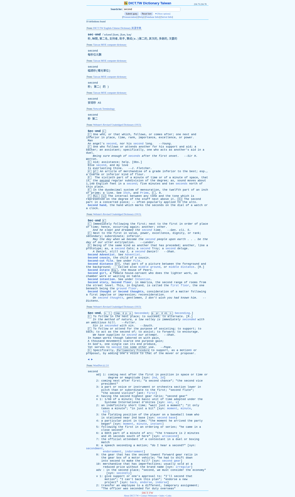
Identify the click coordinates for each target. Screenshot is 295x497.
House (132, 270)
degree (162, 180)
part (120, 177)
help (125, 162)
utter (109, 242)
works (107, 337)
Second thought (99, 291)
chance (165, 380)
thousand (98, 341)
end (139, 344)
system (129, 189)
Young (166, 143)
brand (151, 467)
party (198, 420)
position (167, 374)
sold (180, 463)
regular (117, 180)
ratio (158, 396)
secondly (123, 473)
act (103, 331)
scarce (128, 341)
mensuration (149, 189)
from (202, 282)
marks (139, 205)
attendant (130, 439)
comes (158, 134)
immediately (171, 319)
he (101, 230)
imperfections (149, 463)
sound (181, 180)
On (94, 297)
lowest (155, 454)
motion (142, 445)
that (116, 134)
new (184, 479)
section (180, 386)
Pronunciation (129, 17)
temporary (171, 485)
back (89, 331)
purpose (146, 328)
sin (130, 325)
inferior (93, 137)
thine (117, 168)
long (148, 143)
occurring (120, 226)
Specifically (103, 350)
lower (191, 386)
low (141, 319)
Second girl (97, 273)
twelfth (175, 189)
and (193, 134)
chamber (92, 276)
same (118, 245)
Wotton (91, 159)
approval (148, 476)
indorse (161, 482)
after (168, 134)
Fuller (130, 322)
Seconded (141, 313)
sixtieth (108, 177)
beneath (92, 288)
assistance (110, 162)
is (87, 180)
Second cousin (99, 257)
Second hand (97, 205)
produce (149, 344)
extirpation (124, 242)
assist (149, 331)
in (103, 137)
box (119, 457)
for (154, 146)
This (119, 285)
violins (127, 393)
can (125, 344)
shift (180, 457)
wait (153, 405)
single (116, 344)
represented (95, 199)
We (94, 334)
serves (99, 347)
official (115, 439)
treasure (170, 433)
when (116, 239)
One (95, 134)
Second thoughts (131, 291)
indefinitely (116, 405)
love (125, 165)
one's (124, 353)
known (185, 297)
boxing (194, 439)
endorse (171, 479)
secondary (93, 236)
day (108, 239)
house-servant (136, 273)
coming (113, 374)
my (118, 165)
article (111, 171)
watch (198, 205)
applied (170, 202)
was (125, 488)
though (118, 337)
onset (173, 156)
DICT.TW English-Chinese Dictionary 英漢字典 (117, 28)
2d (162, 377)
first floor (180, 285)
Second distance (100, 263)
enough (116, 156)
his (129, 143)
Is (89, 168)
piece (124, 202)
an (101, 149)
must (165, 470)
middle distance (181, 267)
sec (169, 402)
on (108, 199)
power (188, 137)
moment (176, 405)
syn (146, 377)
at (187, 463)
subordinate (114, 236)
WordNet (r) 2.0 (101, 365)
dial (180, 205)
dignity (178, 233)
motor (136, 457)
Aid (95, 162)
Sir (190, 156)
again (134, 226)
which (126, 134)
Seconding (182, 313)
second (93, 50)
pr (157, 313)
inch (204, 189)
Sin (95, 325)
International (129, 402)
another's (181, 149)
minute (139, 177)
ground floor (126, 288)
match (105, 442)
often (141, 202)
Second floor (121, 282)
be (199, 239)
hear (163, 445)
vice (199, 380)
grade (156, 171)
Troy (155, 248)
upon (172, 239)
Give (91, 165)
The (97, 177)
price (120, 467)
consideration (158, 291)
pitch (105, 390)
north (193, 183)
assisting (166, 328)
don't (153, 297)
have (101, 334)
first (163, 156)
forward (168, 331)
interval (121, 196)
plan (155, 479)
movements (114, 341)
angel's (99, 143)
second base (166, 417)
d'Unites (148, 402)
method (110, 319)
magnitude (132, 377)
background (101, 267)
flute (186, 390)
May (95, 239)
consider (177, 470)
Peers (147, 270)
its (132, 344)
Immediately (102, 223)
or (110, 134)
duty (155, 488)
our (100, 242)
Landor (149, 242)
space (193, 177)
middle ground (149, 267)
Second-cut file (100, 260)
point (127, 420)
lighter (176, 273)
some (133, 347)
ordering (152, 426)
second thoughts (110, 297)
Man (90, 140)
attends (131, 146)
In (94, 189)
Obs (136, 162)
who (102, 134)
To (94, 316)
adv (98, 470)
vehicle (148, 457)
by (104, 353)
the (154, 156)
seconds (134, 156)
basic (146, 399)
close (105, 430)
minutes (154, 183)
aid (188, 146)
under (127, 260)
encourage (190, 331)
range (178, 282)
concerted (110, 202)
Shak (170, 251)
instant (156, 423)
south (131, 436)
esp (202, 171)
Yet (90, 347)
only (196, 405)
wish (162, 297)
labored (131, 337)
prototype (93, 248)
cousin (143, 257)
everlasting (102, 168)
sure (106, 156)
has (161, 245)
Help (141, 17)
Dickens (92, 300)
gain (158, 341)
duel (89, 152)
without (132, 467)
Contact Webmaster (149, 496)
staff (146, 199)
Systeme (110, 402)
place (110, 137)
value (133, 233)
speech (110, 445)
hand (119, 205)
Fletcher (143, 168)
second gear (171, 460)
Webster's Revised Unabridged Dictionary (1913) (117, 124)
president (108, 383)
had (176, 297)
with (201, 319)
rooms (193, 282)
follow (103, 316)
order (188, 223)
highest (138, 396)
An (89, 143)
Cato (130, 248)
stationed (114, 417)
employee (128, 485)
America (146, 282)
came (189, 426)
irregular (183, 467)
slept (109, 230)
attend (120, 328)
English (102, 183)
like (201, 245)
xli (181, 230)
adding (113, 353)
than (114, 390)
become (132, 239)
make (130, 460)
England (138, 285)
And (95, 230)
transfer (108, 485)
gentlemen (134, 297)
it (172, 199)
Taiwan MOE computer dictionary (109, 44)
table (136, 276)
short (132, 405)
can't (129, 479)
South (148, 325)
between (136, 196)
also (133, 267)
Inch (126, 192)
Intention (142, 279)
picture (154, 263)
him (193, 297)
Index (161, 496)
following (121, 223)
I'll (168, 476)
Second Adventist (101, 254)
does (158, 273)
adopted (180, 399)
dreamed (127, 230)
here (145, 436)
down (189, 457)
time (121, 137)
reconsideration (151, 294)
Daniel (101, 251)
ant (141, 393)
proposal (93, 353)
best (192, 171)
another (145, 146)
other (161, 226)
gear (148, 396)
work (187, 273)
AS (99, 102)
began (105, 423)
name (160, 467)
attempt (151, 334)
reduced (109, 467)
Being (97, 156)
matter (184, 291)
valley (150, 319)
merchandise (133, 171)
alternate (175, 316)
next (186, 134)
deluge (182, 248)
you (169, 297)
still (114, 251)
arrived (180, 420)
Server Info (166, 17)
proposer (187, 353)
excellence (167, 137)
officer (116, 488)
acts (163, 149)
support (172, 146)
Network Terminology (104, 108)
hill (111, 322)
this (89, 186)
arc (149, 433)
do (153, 445)
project (110, 482)
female (118, 273)
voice (134, 353)
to (179, 171)
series (170, 426)
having (106, 396)
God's (97, 344)
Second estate (99, 270)
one (178, 134)
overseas (167, 488)
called (123, 267)
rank (131, 137)
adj (98, 374)
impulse (105, 294)
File (136, 260)
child (124, 257)
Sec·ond (94, 131)
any (146, 196)
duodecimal (113, 189)
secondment (94, 448)
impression (126, 294)
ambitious (98, 322)
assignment (189, 485)
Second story (98, 282)
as (170, 149)
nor (122, 143)
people (162, 239)
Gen (173, 230)
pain (155, 337)
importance (146, 137)
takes (105, 408)
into (104, 460)
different (152, 485)
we (123, 239)
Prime (144, 192)
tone (153, 196)
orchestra (164, 386)
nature (127, 319)
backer (91, 149)
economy (198, 470)
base (141, 417)
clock (93, 208)
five (143, 183)
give (108, 476)
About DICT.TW (131, 496)
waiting (119, 276)
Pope (167, 347)
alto (192, 202)
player (155, 414)
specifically (133, 149)
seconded (189, 319)
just (162, 405)
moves (191, 180)
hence (105, 226)
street (98, 285)
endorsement (112, 451)
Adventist (132, 254)
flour (139, 174)
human (97, 337)
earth (181, 239)
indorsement (134, 451)
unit (155, 399)
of (125, 156)
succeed (153, 316)
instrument (141, 386)
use (151, 347)
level (109, 285)
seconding (124, 445)
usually (170, 463)
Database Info (152, 17)
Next (96, 233)
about (202, 180)
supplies (113, 334)
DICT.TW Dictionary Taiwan (149, 3)
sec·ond (94, 34)
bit (151, 408)
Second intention (101, 279)
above (164, 199)
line (109, 192)
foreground (190, 263)
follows (140, 134)
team (189, 414)
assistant (112, 149)
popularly (154, 202)
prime (95, 192)
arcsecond (169, 436)
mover (169, 353)
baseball (177, 414)
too (125, 347)
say (122, 251)
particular (113, 420)
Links (168, 496)
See (119, 192)
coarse (94, 174)
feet (113, 183)
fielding (115, 414)
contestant (157, 439)
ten (171, 183)
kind (125, 174)
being (104, 288)
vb (165, 313)
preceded (172, 245)
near (126, 417)
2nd (154, 377)
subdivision (134, 180)
